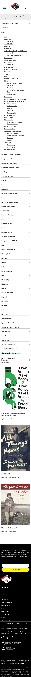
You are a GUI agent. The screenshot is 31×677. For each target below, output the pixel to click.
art (2, 32)
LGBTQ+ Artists (9, 115)
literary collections (8, 249)
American (7, 39)
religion (4, 306)
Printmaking (11, 147)
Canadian (7, 46)
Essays (9, 108)
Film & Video (8, 67)
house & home (6, 224)
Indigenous (8, 97)
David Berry (12, 419)
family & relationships (9, 193)
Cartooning (11, 145)
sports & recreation (8, 323)
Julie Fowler (12, 531)
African (6, 37)
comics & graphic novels (10, 168)
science (4, 310)
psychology (5, 297)
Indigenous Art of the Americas (15, 99)
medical (4, 258)
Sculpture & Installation (12, 131)
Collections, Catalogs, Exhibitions (15, 51)
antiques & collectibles (9, 23)
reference (5, 301)
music (3, 262)
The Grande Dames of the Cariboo (13, 528)
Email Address (5, 563)
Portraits (10, 138)
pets (3, 275)
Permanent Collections (15, 55)
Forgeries (7, 72)
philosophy (5, 280)
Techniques (8, 143)
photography (5, 284)
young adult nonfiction (9, 349)
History (6, 81)
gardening (5, 211)
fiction (3, 198)
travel (3, 336)
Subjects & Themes (11, 133)
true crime (5, 340)
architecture (5, 28)
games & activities (8, 206)
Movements (8, 120)
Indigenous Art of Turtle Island (14, 101)
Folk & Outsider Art (11, 69)
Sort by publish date (8, 358)
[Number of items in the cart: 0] (25, 8)
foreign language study (9, 202)
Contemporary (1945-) (15, 83)
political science (7, 293)
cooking (4, 172)
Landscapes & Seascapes (16, 135)
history (3, 219)
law (2, 245)
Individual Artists (10, 104)
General (10, 41)
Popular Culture (9, 129)
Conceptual (8, 58)
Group (22, 663)
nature (3, 267)
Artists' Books (12, 106)
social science (6, 318)
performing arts (6, 271)
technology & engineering (10, 327)
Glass (6, 76)
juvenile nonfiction (8, 236)
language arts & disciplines (11, 241)
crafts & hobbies (7, 176)
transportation (6, 331)
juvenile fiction (6, 232)
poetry (3, 288)
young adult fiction (8, 344)
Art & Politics (8, 44)
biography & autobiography (11, 155)
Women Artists (9, 150)
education (5, 189)
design (3, 180)
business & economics (9, 163)
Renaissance (11, 94)
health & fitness (7, 215)
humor (3, 228)
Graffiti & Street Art (11, 79)
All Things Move (6, 474)
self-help (4, 314)
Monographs (11, 113)
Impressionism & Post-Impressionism (15, 123)
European (7, 62)
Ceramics (7, 49)
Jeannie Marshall (14, 477)
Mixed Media (8, 118)
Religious (10, 140)
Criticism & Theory (10, 60)
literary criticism (7, 254)
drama (3, 185)
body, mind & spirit (8, 159)
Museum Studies (10, 126)
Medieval (10, 88)
